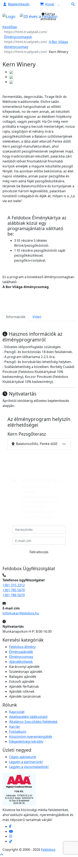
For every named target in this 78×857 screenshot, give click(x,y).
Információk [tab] (15, 317)
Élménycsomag (21, 656)
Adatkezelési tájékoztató (28, 716)
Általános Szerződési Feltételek (33, 721)
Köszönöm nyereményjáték (30, 736)
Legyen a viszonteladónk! (29, 766)
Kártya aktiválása (48, 16)
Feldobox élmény (22, 646)
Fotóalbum (17, 731)
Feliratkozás (39, 552)
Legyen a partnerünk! (26, 762)
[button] (16, 4)
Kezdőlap (9, 27)
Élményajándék (21, 651)
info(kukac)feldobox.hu (20, 613)
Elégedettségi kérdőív (26, 741)
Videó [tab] (36, 317)
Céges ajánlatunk (22, 757)
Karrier (14, 726)
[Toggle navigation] (67, 18)
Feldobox (48, 849)
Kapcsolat (17, 711)
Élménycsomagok (18, 37)
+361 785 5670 (13, 590)
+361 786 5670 (13, 595)
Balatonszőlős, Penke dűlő (36, 443)
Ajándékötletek (21, 661)
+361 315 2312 (13, 585)
